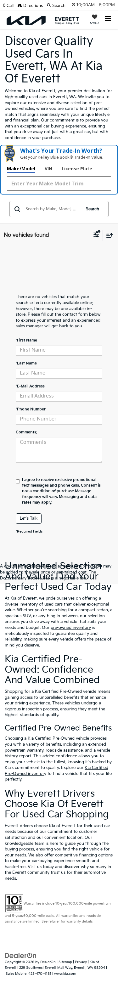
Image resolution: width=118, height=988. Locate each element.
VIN (48, 169)
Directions (32, 5)
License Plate (77, 169)
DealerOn (48, 962)
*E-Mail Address (30, 386)
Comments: (26, 432)
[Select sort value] (108, 235)
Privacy (81, 962)
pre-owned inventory (71, 627)
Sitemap (65, 962)
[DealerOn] (21, 955)
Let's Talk (28, 518)
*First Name (26, 340)
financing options (96, 855)
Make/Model (21, 169)
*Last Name (26, 363)
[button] (10, 5)
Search (92, 209)
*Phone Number (31, 409)
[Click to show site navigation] (108, 19)
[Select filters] (96, 235)
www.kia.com (65, 974)
